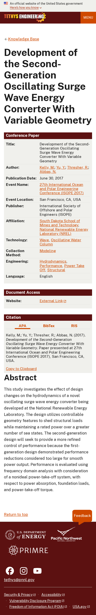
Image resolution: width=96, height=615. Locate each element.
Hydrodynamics (53, 261)
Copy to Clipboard (21, 369)
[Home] (25, 17)
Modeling (48, 251)
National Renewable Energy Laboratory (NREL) (64, 231)
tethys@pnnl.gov (19, 579)
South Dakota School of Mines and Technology (60, 223)
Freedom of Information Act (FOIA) (36, 607)
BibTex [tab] (49, 326)
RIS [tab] (74, 326)
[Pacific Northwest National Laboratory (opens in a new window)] (64, 536)
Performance (51, 266)
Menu (88, 17)
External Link (51, 301)
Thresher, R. (77, 167)
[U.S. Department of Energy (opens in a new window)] (25, 536)
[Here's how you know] (48, 6)
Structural (56, 270)
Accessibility (51, 595)
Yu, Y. (60, 167)
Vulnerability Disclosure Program (35, 601)
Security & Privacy (18, 595)
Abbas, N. (48, 171)
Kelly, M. (47, 167)
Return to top (16, 514)
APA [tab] (22, 326)
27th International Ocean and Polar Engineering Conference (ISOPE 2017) (62, 188)
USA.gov (79, 607)
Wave (44, 240)
